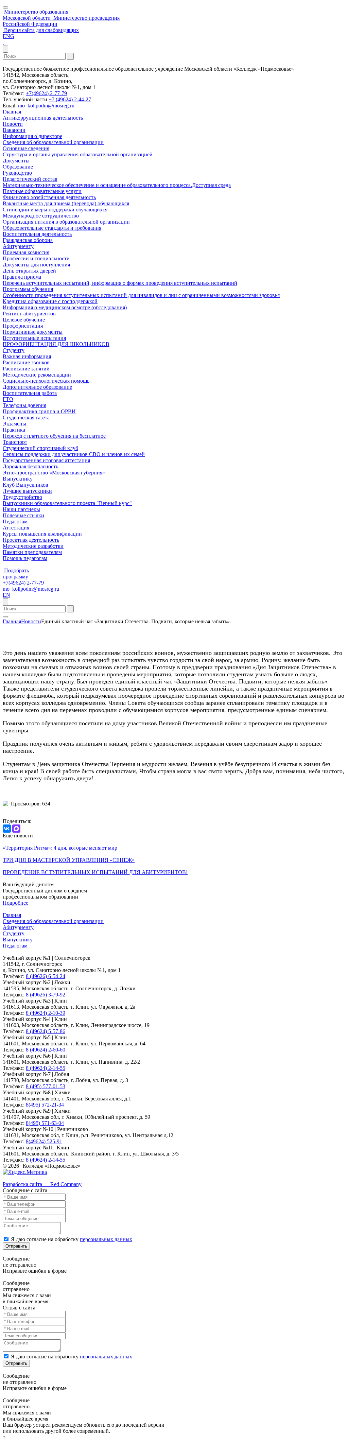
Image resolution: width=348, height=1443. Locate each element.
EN (6, 595)
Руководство (17, 173)
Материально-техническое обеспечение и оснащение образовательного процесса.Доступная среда (117, 185)
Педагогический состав (30, 179)
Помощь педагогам (25, 558)
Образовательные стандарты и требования (52, 228)
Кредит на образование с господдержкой (50, 301)
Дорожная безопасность (30, 466)
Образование (18, 167)
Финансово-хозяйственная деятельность (49, 197)
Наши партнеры (21, 509)
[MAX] (16, 828)
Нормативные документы (33, 332)
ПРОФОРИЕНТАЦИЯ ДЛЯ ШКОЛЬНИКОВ (56, 344)
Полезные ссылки (23, 515)
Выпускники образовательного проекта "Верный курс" (67, 503)
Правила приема (22, 277)
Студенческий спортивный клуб (40, 448)
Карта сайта (16, 1178)
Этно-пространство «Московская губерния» (54, 472)
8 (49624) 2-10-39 (45, 1013)
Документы (16, 160)
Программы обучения (28, 289)
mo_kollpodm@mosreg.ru (46, 105)
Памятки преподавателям (32, 552)
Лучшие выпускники (27, 491)
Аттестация (16, 528)
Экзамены (14, 424)
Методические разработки (33, 546)
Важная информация (27, 356)
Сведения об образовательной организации (53, 142)
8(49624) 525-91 (44, 1141)
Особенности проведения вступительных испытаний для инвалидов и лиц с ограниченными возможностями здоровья (141, 295)
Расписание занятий (26, 368)
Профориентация (23, 326)
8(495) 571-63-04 (45, 1123)
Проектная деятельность (31, 540)
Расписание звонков (26, 362)
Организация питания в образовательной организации (66, 222)
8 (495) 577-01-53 (45, 1086)
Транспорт (15, 442)
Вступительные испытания (34, 338)
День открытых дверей (29, 271)
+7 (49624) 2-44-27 (70, 99)
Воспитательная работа (30, 393)
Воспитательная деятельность (37, 234)
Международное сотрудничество (41, 216)
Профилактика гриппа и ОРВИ (39, 411)
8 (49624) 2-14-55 (45, 1068)
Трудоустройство (22, 497)
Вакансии (14, 130)
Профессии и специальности (36, 258)
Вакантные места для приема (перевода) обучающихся (66, 203)
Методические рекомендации (37, 375)
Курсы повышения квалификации (42, 534)
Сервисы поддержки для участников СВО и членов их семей (74, 454)
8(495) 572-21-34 (45, 1105)
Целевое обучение (24, 320)
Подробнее (15, 903)
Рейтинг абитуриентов (29, 313)
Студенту (13, 350)
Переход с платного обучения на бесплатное (54, 436)
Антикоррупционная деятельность (43, 118)
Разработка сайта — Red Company (42, 1184)
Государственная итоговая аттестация (46, 460)
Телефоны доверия (24, 405)
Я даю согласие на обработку (71, 1239)
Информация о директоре (32, 136)
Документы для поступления (36, 264)
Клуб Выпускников (25, 485)
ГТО (8, 399)
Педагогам (15, 521)
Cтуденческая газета (26, 417)
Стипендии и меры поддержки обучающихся (55, 209)
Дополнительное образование (37, 387)
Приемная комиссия (26, 252)
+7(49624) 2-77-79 (46, 93)
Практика (14, 430)
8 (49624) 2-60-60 (45, 1050)
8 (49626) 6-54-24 (45, 976)
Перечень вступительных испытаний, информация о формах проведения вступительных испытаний (120, 283)
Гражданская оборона (28, 240)
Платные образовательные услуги (42, 191)
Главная (12, 112)
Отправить (16, 1246)
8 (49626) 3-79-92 (45, 994)
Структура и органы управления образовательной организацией (78, 154)
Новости (13, 124)
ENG (8, 36)
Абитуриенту (18, 246)
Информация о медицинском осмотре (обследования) (65, 307)
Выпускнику (18, 479)
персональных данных (106, 1239)
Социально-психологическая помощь (46, 381)
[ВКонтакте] (7, 828)
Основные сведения (26, 148)
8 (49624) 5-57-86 (45, 1031)
